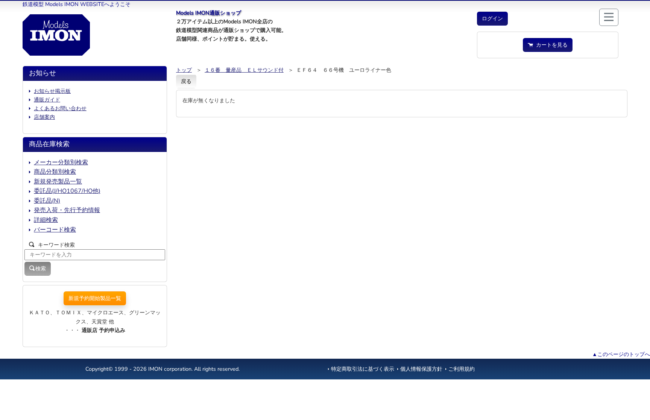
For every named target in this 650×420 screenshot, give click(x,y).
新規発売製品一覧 (58, 181)
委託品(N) (47, 201)
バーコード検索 (55, 230)
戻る (186, 81)
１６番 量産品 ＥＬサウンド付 (244, 70)
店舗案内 (44, 117)
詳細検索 (46, 220)
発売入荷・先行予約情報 (67, 210)
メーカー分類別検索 (61, 162)
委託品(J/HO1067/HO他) (67, 191)
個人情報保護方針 (421, 369)
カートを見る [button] (550, 45)
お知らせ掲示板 (52, 91)
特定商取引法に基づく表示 (362, 369)
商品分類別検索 (55, 172)
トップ (184, 70)
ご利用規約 (461, 369)
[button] (492, 19)
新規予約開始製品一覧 (94, 298)
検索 (40, 268)
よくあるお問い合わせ (60, 108)
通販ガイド (47, 99)
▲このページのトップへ (621, 354)
